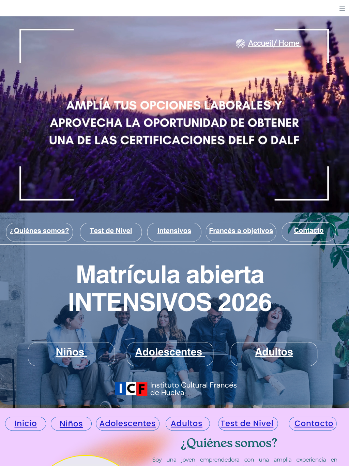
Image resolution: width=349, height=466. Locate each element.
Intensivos (174, 229)
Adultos (274, 351)
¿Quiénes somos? (39, 229)
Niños (71, 424)
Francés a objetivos (241, 229)
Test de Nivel (111, 229)
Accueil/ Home (273, 43)
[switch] (342, 8)
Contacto (308, 229)
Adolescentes (168, 351)
